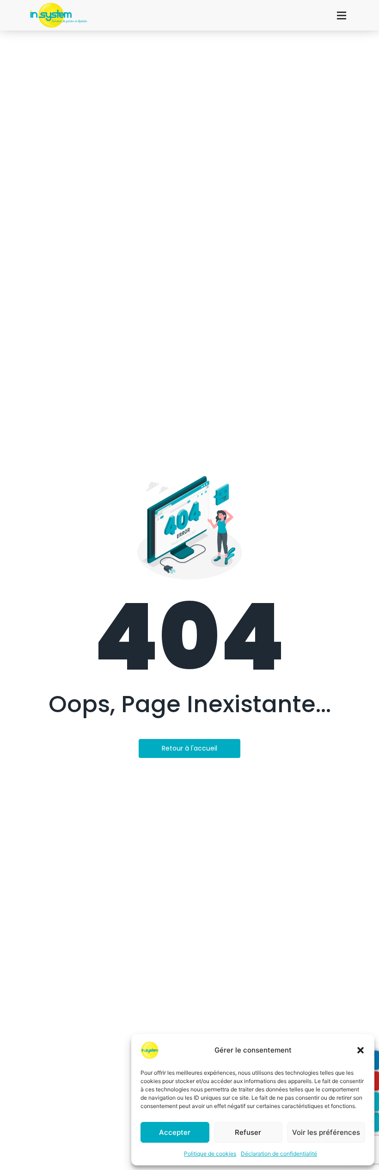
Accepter (174, 1132)
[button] (360, 1050)
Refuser (248, 1132)
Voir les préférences (326, 1132)
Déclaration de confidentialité (279, 1153)
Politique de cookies (210, 1153)
